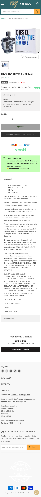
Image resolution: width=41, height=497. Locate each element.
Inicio (3, 19)
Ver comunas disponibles (19, 168)
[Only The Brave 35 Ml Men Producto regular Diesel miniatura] (5, 65)
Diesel (6, 78)
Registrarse (33, 447)
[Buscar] (37, 11)
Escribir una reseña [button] (20, 349)
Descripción (8, 179)
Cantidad (4, 114)
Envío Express (9, 318)
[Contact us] (36, 492)
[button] (20, 134)
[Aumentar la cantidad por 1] (21, 119)
